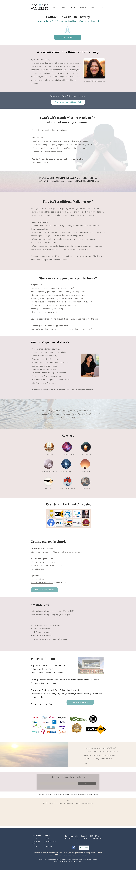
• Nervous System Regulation (43, 369)
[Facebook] (73, 847)
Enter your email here (45, 780)
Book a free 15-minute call (42, 582)
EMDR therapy (70, 70)
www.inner (57, 861)
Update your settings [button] (87, 803)
